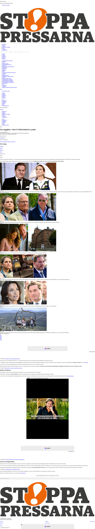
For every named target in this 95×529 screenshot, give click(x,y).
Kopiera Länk (2, 153)
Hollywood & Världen (6, 47)
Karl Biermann (2, 137)
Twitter (1, 148)
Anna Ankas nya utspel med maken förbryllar (12, 358)
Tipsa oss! (1, 109)
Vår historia (4, 85)
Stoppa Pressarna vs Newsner (7, 79)
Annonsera (4, 61)
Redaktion (4, 58)
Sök (1, 89)
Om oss (3, 74)
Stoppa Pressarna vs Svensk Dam (8, 82)
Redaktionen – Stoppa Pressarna (7, 76)
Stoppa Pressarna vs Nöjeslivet (7, 80)
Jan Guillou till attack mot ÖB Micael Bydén (12, 469)
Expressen (86, 362)
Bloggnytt (4, 65)
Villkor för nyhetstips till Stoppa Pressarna (9, 87)
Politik (3, 48)
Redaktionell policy (5, 75)
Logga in (3, 69)
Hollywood (4, 56)
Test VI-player (4, 83)
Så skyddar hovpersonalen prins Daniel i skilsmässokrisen (14, 459)
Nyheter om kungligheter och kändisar (9, 72)
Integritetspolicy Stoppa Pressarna (8, 66)
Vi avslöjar (4, 49)
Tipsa (3, 84)
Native (3, 71)
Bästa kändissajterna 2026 (6, 64)
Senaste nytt (4, 44)
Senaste (3, 53)
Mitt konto (4, 70)
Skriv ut (1, 155)
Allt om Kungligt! (22, 473)
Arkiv (3, 62)
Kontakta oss (4, 68)
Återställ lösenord (5, 63)
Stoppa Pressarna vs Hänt (6, 78)
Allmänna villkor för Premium (7, 60)
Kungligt (3, 46)
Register (3, 77)
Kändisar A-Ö (4, 50)
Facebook (1, 146)
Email (1, 151)
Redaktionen (1, 521)
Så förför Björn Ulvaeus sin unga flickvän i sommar (13, 368)
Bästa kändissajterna (92, 521)
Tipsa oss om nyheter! (6, 5)
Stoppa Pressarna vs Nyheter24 (7, 81)
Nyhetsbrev (4, 73)
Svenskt (3, 45)
